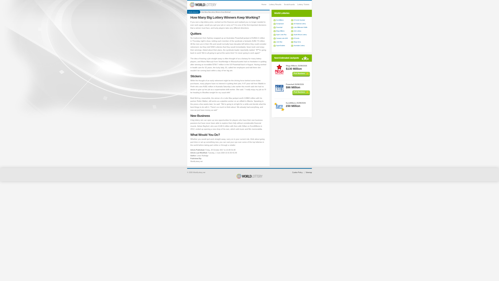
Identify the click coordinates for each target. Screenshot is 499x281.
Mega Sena (297, 42)
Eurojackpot (280, 23)
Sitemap (309, 172)
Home (263, 4)
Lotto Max (279, 42)
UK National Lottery (300, 23)
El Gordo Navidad (299, 20)
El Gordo (296, 38)
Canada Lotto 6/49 (282, 38)
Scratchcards (289, 4)
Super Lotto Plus (281, 34)
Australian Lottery (299, 45)
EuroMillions (280, 20)
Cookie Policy (297, 172)
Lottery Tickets (303, 4)
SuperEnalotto (280, 45)
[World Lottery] (203, 7)
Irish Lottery (297, 31)
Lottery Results (275, 4)
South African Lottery (300, 34)
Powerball (279, 27)
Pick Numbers (299, 73)
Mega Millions (280, 31)
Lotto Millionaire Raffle (300, 27)
